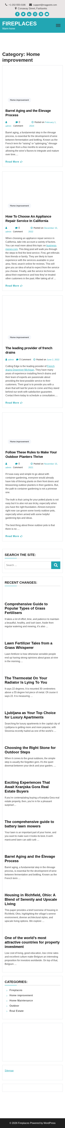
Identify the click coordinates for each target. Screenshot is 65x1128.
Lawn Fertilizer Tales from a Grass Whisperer (28, 645)
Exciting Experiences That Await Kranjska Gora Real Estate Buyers (27, 786)
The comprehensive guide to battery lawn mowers (29, 824)
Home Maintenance (21, 1000)
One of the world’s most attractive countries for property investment (32, 942)
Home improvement (19, 100)
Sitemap (9, 1070)
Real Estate (17, 1011)
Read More (12, 161)
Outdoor (14, 1005)
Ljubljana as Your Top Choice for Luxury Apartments (30, 715)
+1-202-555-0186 (17, 5)
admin (8, 126)
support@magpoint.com (45, 5)
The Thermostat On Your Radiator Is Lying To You (26, 680)
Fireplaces (19, 23)
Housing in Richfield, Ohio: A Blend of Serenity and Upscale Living (31, 899)
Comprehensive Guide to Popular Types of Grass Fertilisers (26, 608)
